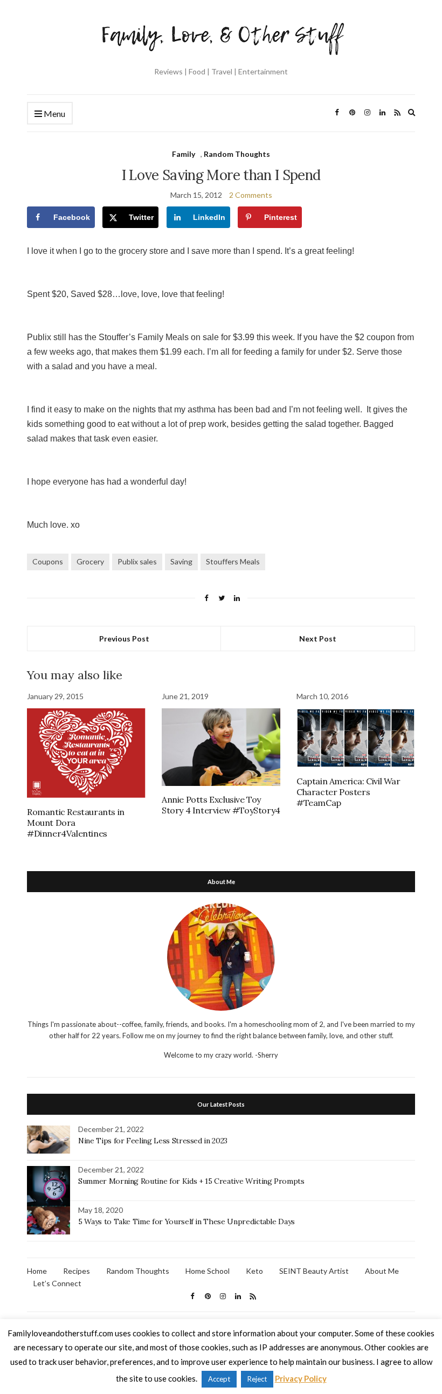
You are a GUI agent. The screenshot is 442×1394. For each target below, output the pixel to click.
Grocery (90, 561)
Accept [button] (219, 1379)
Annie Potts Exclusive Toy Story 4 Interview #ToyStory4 (221, 805)
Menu (53, 113)
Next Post (317, 638)
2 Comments (250, 194)
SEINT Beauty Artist (314, 1270)
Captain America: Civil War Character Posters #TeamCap (348, 792)
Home (37, 1270)
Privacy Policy (301, 1378)
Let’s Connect (57, 1283)
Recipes (76, 1270)
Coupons (47, 561)
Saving (181, 561)
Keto (254, 1270)
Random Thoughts (237, 153)
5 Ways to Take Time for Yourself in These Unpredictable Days (186, 1221)
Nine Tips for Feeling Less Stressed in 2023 (152, 1140)
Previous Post (124, 638)
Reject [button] (257, 1379)
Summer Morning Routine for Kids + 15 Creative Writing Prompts (191, 1181)
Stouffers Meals (233, 561)
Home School (207, 1270)
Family (183, 153)
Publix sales (137, 561)
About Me (382, 1270)
